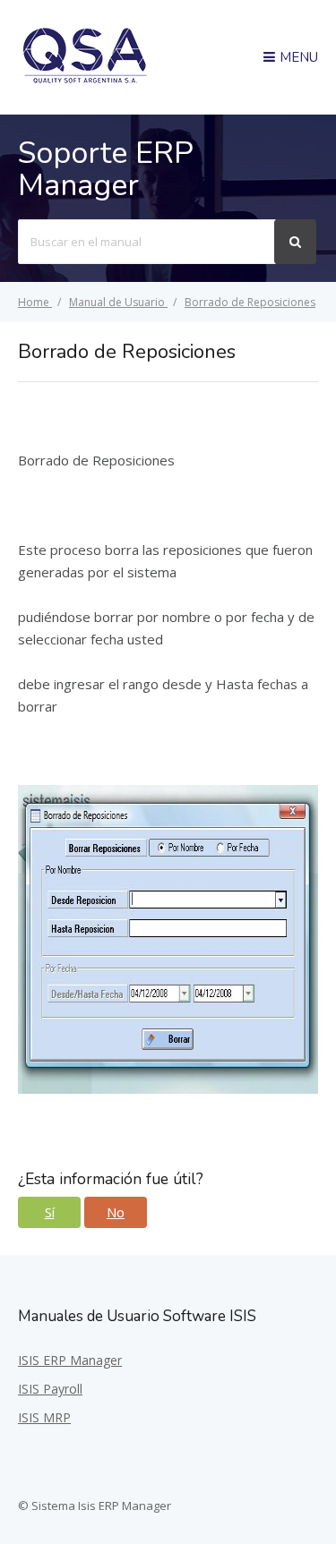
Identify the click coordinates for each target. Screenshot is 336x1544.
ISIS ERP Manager (70, 1360)
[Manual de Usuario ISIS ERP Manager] (85, 81)
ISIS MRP (44, 1417)
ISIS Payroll (50, 1388)
